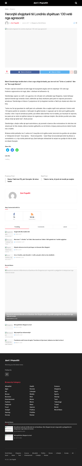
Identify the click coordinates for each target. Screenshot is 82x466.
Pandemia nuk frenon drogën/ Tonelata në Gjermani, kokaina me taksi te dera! (39, 340)
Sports (56, 394)
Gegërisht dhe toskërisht (22, 231)
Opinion (32, 407)
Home (6, 9)
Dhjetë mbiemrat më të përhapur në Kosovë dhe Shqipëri (32, 247)
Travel (56, 404)
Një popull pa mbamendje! (22, 332)
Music (32, 402)
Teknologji (58, 402)
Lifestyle (32, 391)
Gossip (7, 415)
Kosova (32, 389)
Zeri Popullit (15, 23)
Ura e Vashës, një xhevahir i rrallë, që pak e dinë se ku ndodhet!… (34, 255)
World (56, 407)
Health (32, 386)
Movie (32, 399)
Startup (56, 397)
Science (57, 386)
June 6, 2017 (25, 23)
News (31, 404)
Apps (6, 389)
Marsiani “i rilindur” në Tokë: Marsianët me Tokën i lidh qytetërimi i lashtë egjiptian (40, 239)
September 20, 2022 (12, 318)
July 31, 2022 (18, 327)
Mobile (32, 394)
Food (6, 407)
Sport (56, 391)
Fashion (7, 402)
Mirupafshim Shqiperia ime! (23, 325)
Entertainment (9, 399)
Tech (56, 399)
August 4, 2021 (19, 335)
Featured (8, 404)
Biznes (7, 394)
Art (6, 391)
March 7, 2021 (18, 342)
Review (32, 415)
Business (8, 397)
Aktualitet (8, 386)
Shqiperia (12, 9)
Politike (32, 412)
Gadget (7, 410)
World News (42, 23)
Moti (31, 397)
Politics (32, 410)
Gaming (7, 412)
